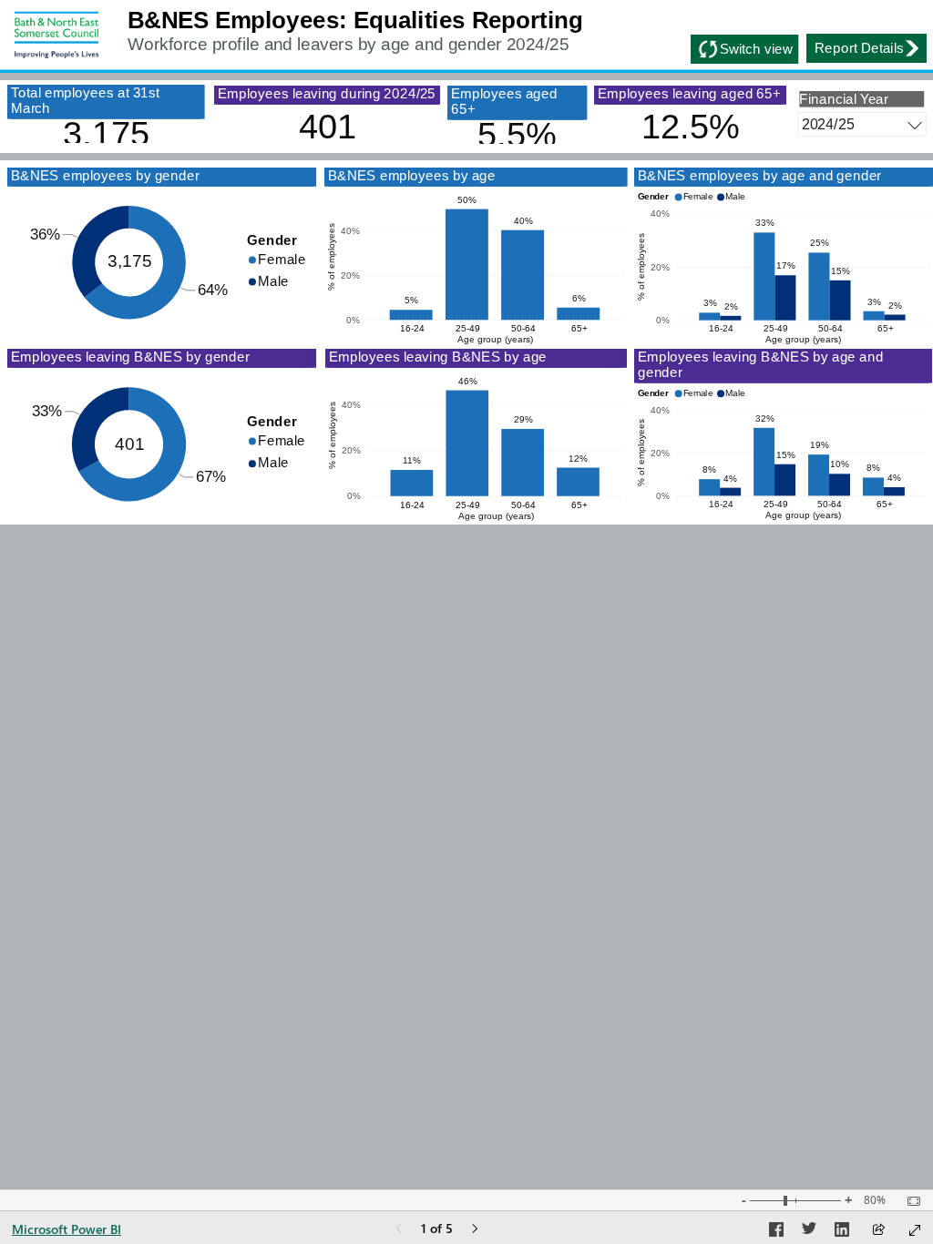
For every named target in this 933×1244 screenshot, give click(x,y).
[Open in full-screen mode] (914, 1230)
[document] (477, 35)
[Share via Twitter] (809, 1232)
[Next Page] (475, 1230)
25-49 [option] (468, 328)
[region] (466, 262)
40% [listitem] (350, 231)
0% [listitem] (353, 320)
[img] (56, 35)
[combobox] (861, 124)
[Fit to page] (909, 1201)
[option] (278, 259)
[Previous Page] (399, 1230)
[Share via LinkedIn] (842, 1232)
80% (875, 1200)
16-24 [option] (412, 328)
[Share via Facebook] (776, 1232)
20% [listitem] (350, 275)
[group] (477, 35)
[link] (866, 49)
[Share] (878, 1231)
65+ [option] (579, 328)
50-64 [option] (523, 328)
